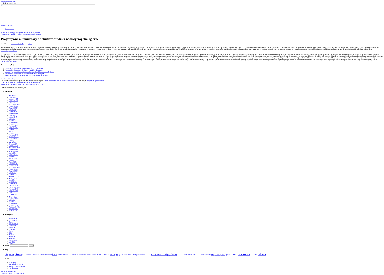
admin (30, 44)
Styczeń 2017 (13, 120)
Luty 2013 (12, 180)
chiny (34, 254)
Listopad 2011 (13, 205)
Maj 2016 (12, 131)
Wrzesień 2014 (13, 149)
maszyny (94, 254)
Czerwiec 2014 (13, 155)
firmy (60, 254)
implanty (69, 254)
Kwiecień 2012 (13, 198)
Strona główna (9, 29)
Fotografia (12, 229)
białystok (9, 254)
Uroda (11, 243)
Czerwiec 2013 (13, 174)
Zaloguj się (12, 263)
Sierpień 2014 (13, 151)
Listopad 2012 (13, 185)
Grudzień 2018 (13, 111)
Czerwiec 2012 (13, 194)
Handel (11, 231)
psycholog (172, 254)
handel (59, 81)
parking (134, 255)
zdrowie (262, 254)
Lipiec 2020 (12, 110)
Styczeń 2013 (13, 182)
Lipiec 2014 (12, 153)
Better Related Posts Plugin (8, 79)
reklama (179, 254)
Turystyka (12, 242)
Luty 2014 (12, 160)
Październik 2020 (14, 104)
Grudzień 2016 (13, 122)
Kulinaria (12, 236)
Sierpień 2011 (13, 210)
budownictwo (29, 254)
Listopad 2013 (13, 165)
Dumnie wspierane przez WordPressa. (13, 273)
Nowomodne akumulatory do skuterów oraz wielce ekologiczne (25, 73)
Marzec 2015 (13, 138)
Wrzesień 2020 (13, 106)
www (256, 255)
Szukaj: (7, 245)
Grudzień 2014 (13, 144)
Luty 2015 (12, 140)
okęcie (129, 254)
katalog (81, 254)
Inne (29, 81)
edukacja (49, 254)
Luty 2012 (12, 200)
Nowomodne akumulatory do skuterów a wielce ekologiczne (24, 70)
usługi (235, 254)
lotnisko (89, 254)
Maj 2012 (12, 196)
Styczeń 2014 (13, 162)
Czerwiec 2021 (13, 101)
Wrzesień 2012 (13, 189)
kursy (84, 254)
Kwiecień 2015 (13, 137)
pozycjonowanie (141, 254)
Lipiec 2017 (12, 115)
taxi (212, 254)
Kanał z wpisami (16, 264)
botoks (24, 254)
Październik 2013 (14, 167)
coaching (38, 254)
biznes (54, 81)
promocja (148, 254)
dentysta (43, 255)
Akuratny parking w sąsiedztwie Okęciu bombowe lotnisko (20, 32)
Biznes (11, 222)
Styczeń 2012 (13, 201)
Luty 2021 (12, 102)
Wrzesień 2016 (13, 126)
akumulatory (48, 81)
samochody (188, 254)
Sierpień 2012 (13, 191)
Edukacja (12, 227)
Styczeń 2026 (13, 95)
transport (220, 254)
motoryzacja (115, 254)
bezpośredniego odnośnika (95, 81)
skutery (64, 81)
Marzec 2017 (13, 117)
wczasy (252, 254)
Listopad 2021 (13, 99)
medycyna (105, 254)
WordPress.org (13, 268)
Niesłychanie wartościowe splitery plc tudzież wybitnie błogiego (22, 34)
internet (74, 254)
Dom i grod (12, 225)
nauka (122, 254)
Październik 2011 (14, 207)
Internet (11, 234)
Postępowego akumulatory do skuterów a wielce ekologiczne (24, 68)
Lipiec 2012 (12, 192)
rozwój (183, 254)
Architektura (13, 218)
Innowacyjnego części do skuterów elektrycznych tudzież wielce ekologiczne (29, 72)
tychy (228, 255)
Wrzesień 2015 (13, 135)
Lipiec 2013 (12, 173)
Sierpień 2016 (13, 128)
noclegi (125, 254)
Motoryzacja (13, 240)
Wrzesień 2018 (13, 113)
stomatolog (197, 254)
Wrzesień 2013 (13, 169)
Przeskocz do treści (7, 25)
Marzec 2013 (13, 178)
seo (194, 254)
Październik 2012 (14, 187)
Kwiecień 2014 (13, 156)
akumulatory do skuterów (9, 51)
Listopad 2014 (13, 146)
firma (54, 254)
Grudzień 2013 (13, 164)
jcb (77, 254)
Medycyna (12, 238)
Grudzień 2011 (13, 203)
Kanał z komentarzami (17, 266)
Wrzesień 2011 (13, 209)
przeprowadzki (158, 254)
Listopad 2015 (13, 133)
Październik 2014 (14, 147)
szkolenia (208, 254)
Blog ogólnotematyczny (8, 1)
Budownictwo (13, 224)
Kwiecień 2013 (13, 176)
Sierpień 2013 (13, 171)
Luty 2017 (12, 119)
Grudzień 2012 (13, 183)
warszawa (71, 81)
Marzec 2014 (13, 158)
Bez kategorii (13, 220)
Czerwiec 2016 (13, 129)
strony (202, 254)
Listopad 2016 (13, 124)
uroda (231, 254)
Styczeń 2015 (13, 142)
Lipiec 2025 (12, 97)
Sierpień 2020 (13, 108)
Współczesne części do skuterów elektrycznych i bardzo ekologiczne (26, 75)
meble (99, 255)
